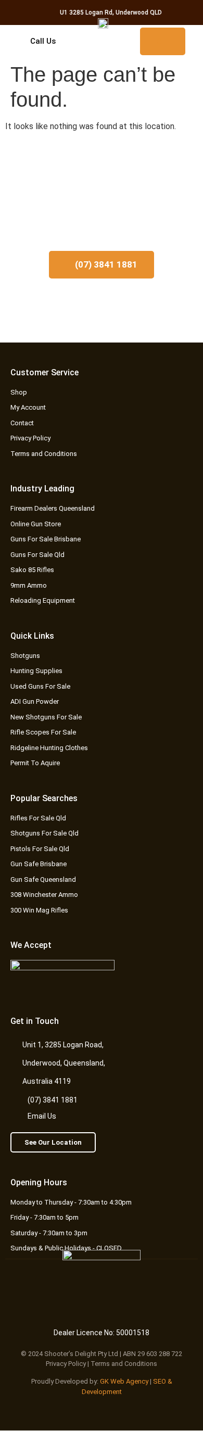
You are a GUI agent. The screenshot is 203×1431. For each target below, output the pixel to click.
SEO (159, 1381)
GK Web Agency (124, 1381)
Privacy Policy (66, 1363)
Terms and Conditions (124, 1363)
